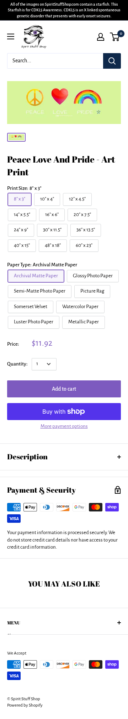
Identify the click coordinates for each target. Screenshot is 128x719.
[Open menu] (10, 36)
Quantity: (17, 364)
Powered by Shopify (25, 705)
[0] (115, 37)
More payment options (64, 426)
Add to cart (64, 389)
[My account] (100, 37)
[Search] (112, 61)
